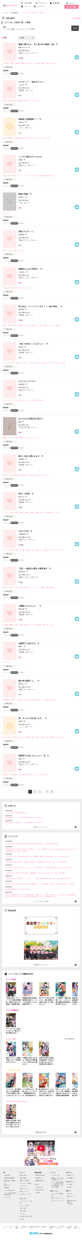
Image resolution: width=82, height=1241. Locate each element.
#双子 (5, 325)
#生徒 (24, 138)
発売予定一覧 (39, 1178)
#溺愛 (5, 175)
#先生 (28, 138)
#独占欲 (58, 325)
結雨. (20, 758)
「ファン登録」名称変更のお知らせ (16, 812)
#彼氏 (42, 400)
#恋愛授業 (11, 138)
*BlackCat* (21, 571)
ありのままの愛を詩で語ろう (30, 419)
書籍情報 (56, 3)
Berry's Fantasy (40, 1189)
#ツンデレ (27, 175)
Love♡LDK (23, 531)
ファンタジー (23, 1186)
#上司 (46, 737)
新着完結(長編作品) (9, 1178)
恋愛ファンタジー (24, 1188)
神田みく (21, 684)
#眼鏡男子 (6, 774)
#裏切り (52, 587)
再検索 (75, 28)
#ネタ (52, 175)
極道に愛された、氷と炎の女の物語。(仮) (36, 44)
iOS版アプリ (70, 1175)
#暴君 (44, 625)
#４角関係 (30, 475)
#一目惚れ (27, 737)
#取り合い (27, 100)
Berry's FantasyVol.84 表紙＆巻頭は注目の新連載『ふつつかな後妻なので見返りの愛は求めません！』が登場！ (40, 884)
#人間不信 (6, 63)
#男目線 (52, 737)
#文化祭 (33, 700)
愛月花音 (21, 309)
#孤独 (47, 587)
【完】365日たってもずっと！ (31, 344)
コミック (27, 6)
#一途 (9, 587)
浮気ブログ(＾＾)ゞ (26, 231)
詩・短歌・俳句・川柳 (26, 1216)
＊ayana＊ (21, 272)
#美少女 (12, 363)
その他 (21, 1219)
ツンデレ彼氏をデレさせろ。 (30, 157)
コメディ (22, 1213)
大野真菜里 (21, 534)
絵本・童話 (23, 1211)
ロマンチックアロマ (27, 381)
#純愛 (14, 175)
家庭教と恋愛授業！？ (28, 119)
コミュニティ (7, 1197)
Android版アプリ (71, 1178)
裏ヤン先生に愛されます (29, 456)
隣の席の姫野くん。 (27, 681)
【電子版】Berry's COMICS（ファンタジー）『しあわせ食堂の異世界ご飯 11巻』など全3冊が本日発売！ (38, 878)
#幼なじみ (6, 288)
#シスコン (51, 325)
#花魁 (22, 63)
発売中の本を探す (40, 1175)
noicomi (38, 1192)
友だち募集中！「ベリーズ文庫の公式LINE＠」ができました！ (25, 817)
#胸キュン (35, 325)
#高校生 (26, 512)
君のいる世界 (24, 494)
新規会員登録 (71, 7)
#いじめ (10, 250)
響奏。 (20, 646)
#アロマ (15, 400)
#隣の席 (12, 700)
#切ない (32, 363)
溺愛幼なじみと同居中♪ (28, 269)
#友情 (9, 100)
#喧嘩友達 (6, 700)
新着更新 (6, 1187)
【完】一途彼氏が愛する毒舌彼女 (33, 568)
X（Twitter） (70, 1184)
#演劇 (46, 700)
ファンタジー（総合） (26, 1183)
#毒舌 (5, 587)
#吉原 (27, 63)
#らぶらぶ (27, 437)
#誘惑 (33, 737)
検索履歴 (77, 18)
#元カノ (38, 363)
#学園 (16, 512)
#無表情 (17, 63)
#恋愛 (42, 63)
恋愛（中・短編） (24, 1180)
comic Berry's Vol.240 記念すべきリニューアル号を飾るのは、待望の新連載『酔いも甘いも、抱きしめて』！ (39, 867)
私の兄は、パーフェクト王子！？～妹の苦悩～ (38, 306)
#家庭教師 (18, 138)
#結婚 (47, 63)
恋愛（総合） (23, 1175)
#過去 (16, 437)
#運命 (21, 437)
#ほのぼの (11, 437)
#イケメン (6, 363)
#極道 (12, 63)
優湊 (19, 422)
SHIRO (20, 721)
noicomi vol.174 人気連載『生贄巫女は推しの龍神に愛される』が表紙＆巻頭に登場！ (32, 843)
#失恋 (43, 363)
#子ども (32, 63)
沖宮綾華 (21, 459)
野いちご (69, 1193)
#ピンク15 (53, 63)
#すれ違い (63, 363)
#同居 (16, 288)
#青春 (14, 100)
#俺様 (15, 325)
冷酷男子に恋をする (27, 643)
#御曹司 (11, 625)
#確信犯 (47, 175)
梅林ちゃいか (22, 47)
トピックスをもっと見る (41, 901)
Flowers (20, 347)
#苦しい (24, 400)
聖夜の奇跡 (23, 194)
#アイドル (6, 550)
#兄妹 (40, 325)
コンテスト (41, 6)
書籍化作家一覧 (40, 1180)
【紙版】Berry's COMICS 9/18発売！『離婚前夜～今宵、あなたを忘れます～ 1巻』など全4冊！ (35, 873)
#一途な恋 (13, 737)
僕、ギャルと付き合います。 (31, 718)
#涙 (20, 400)
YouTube (69, 1187)
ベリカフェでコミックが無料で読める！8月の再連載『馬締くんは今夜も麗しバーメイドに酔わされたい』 (38, 856)
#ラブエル (52, 550)
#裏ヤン (5, 475)
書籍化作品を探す (41, 1132)
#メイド (37, 587)
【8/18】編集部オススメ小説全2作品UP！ (18, 889)
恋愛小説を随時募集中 (69, 1038)
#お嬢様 (37, 512)
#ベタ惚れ (19, 700)
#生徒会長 (48, 512)
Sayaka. (21, 122)
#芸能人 (45, 550)
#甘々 (40, 138)
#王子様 (10, 325)
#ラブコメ (34, 138)
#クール (26, 363)
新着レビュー (7, 1185)
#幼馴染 (23, 475)
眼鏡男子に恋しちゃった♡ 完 (32, 756)
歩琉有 (20, 159)
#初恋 (5, 138)
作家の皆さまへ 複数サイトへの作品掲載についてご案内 (23, 822)
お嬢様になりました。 (28, 606)
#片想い (56, 363)
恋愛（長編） (23, 1178)
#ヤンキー (23, 288)
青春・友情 (23, 1198)
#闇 (25, 587)
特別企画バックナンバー (41, 965)
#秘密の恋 (17, 475)
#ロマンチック (7, 400)
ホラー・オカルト (24, 1205)
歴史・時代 (23, 1208)
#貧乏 (12, 512)
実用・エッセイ (24, 1191)
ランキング (43, 3)
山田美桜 (21, 234)
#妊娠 (38, 63)
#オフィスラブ (60, 737)
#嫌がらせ (40, 700)
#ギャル (20, 737)
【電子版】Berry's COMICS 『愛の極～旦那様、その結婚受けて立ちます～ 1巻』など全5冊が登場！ (36, 862)
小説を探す (28, 3)
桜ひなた (21, 496)
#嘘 (15, 250)
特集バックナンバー (56, 1198)
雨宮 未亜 (21, 609)
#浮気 (5, 250)
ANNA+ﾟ (21, 197)
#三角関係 (38, 625)
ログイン (72, 3)
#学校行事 (20, 100)
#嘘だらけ (37, 475)
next (52, 792)
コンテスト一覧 (55, 1175)
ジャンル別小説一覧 (9, 1190)
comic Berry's (39, 1187)
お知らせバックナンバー (41, 827)
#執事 (21, 625)
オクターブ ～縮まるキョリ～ (31, 82)
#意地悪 (41, 175)
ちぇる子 (21, 85)
